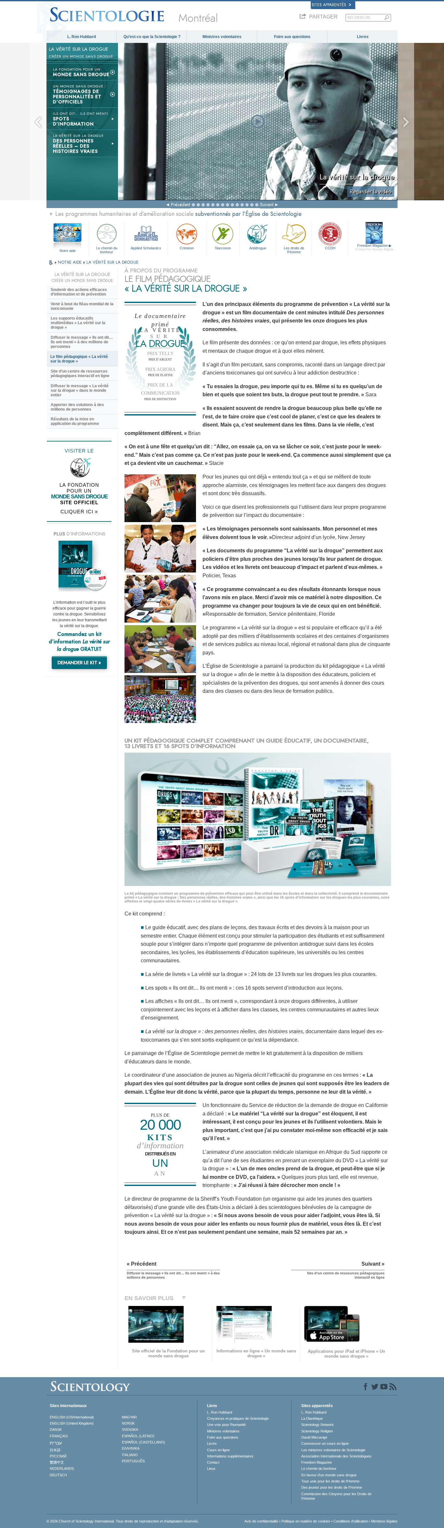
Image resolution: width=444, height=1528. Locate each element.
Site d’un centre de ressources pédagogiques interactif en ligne (80, 373)
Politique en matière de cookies (305, 1521)
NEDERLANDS (62, 1468)
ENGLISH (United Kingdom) (72, 1423)
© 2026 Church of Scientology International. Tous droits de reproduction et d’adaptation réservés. (122, 1521)
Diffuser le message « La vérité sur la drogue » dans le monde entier (80, 390)
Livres (363, 36)
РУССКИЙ (58, 1456)
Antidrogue (257, 248)
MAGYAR (129, 1417)
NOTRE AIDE (70, 262)
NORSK (128, 1423)
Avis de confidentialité (261, 1521)
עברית (56, 1442)
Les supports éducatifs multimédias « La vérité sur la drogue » (78, 323)
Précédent (180, 204)
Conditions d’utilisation (350, 1521)
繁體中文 (57, 1462)
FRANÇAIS (59, 1436)
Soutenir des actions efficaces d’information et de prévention (79, 291)
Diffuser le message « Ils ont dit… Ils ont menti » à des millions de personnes (82, 342)
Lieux (211, 1468)
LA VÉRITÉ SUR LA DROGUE (112, 262)
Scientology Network (317, 1425)
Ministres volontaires (222, 36)
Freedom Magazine (374, 247)
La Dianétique (312, 1418)
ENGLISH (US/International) (72, 1417)
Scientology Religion (317, 1431)
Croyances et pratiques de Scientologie (238, 1418)
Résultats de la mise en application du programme (75, 421)
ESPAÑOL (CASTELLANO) (143, 1442)
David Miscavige (314, 1437)
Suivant (266, 204)
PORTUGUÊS (133, 1461)
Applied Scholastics (146, 248)
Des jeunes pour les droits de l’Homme (331, 1487)
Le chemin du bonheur (106, 249)
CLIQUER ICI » (79, 511)
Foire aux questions (292, 36)
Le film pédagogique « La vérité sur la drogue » (79, 358)
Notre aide (67, 251)
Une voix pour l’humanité (226, 1425)
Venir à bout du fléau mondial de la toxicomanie (82, 306)
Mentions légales (384, 1521)
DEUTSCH (58, 1475)
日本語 (55, 1450)
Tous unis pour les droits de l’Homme (330, 1481)
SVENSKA (130, 1429)
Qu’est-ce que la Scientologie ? (152, 36)
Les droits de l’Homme (294, 249)
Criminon (187, 248)
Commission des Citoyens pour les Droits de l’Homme (336, 1496)
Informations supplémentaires (230, 1456)
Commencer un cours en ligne (325, 1443)
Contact (213, 1462)
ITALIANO (130, 1455)
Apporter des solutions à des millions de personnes (77, 407)
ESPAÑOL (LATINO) (138, 1436)
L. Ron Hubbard (81, 36)
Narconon (223, 248)
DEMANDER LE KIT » (79, 662)
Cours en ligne (218, 1450)
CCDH (330, 248)
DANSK (56, 1429)
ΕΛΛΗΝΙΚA (130, 1448)
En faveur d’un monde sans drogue (329, 1475)
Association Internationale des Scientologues (336, 1456)
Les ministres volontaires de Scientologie (333, 1450)
